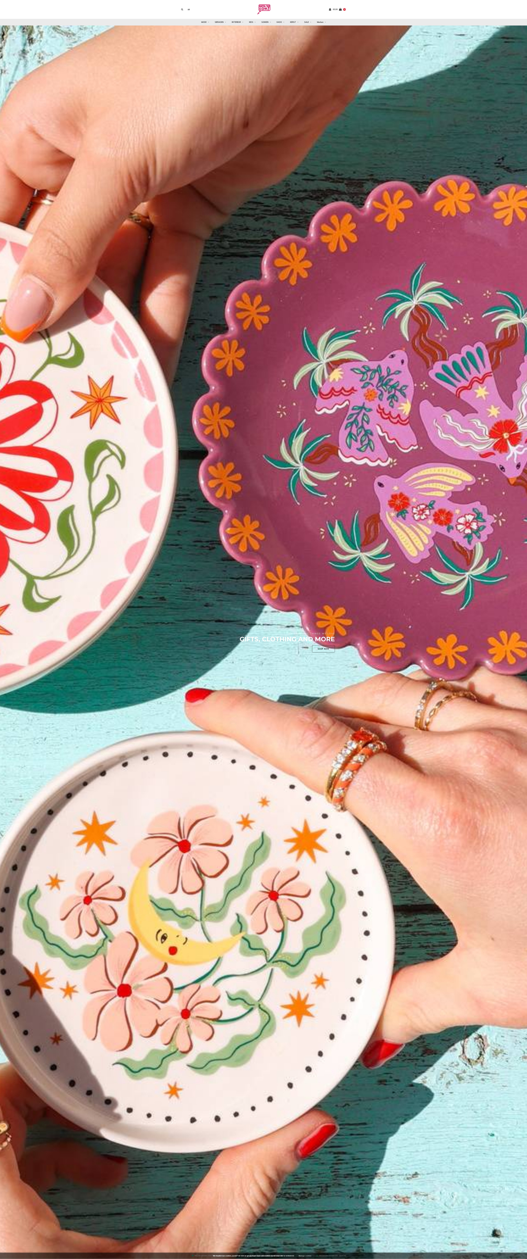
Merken (320, 22)
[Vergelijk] (189, 9)
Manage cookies (305, 1256)
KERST (293, 22)
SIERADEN (219, 22)
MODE (204, 22)
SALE (306, 22)
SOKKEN (264, 22)
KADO (279, 22)
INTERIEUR (236, 22)
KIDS (251, 22)
